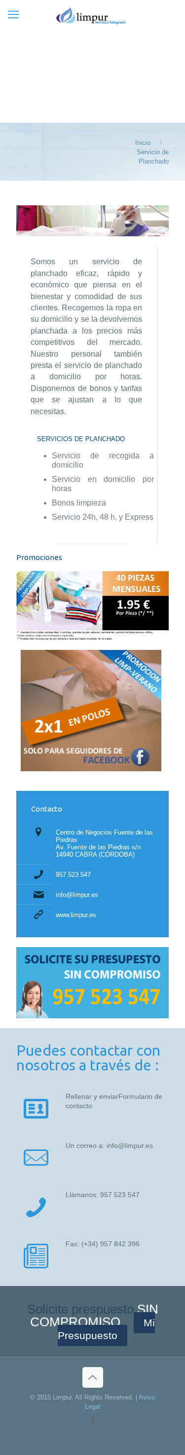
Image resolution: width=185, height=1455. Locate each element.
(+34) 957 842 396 (110, 1244)
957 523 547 (73, 874)
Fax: (73, 1244)
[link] (92, 982)
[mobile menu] (13, 14)
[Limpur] (92, 19)
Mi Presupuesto (106, 1329)
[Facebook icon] (92, 1420)
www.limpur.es (76, 915)
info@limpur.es (77, 894)
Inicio (142, 142)
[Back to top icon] (92, 1377)
